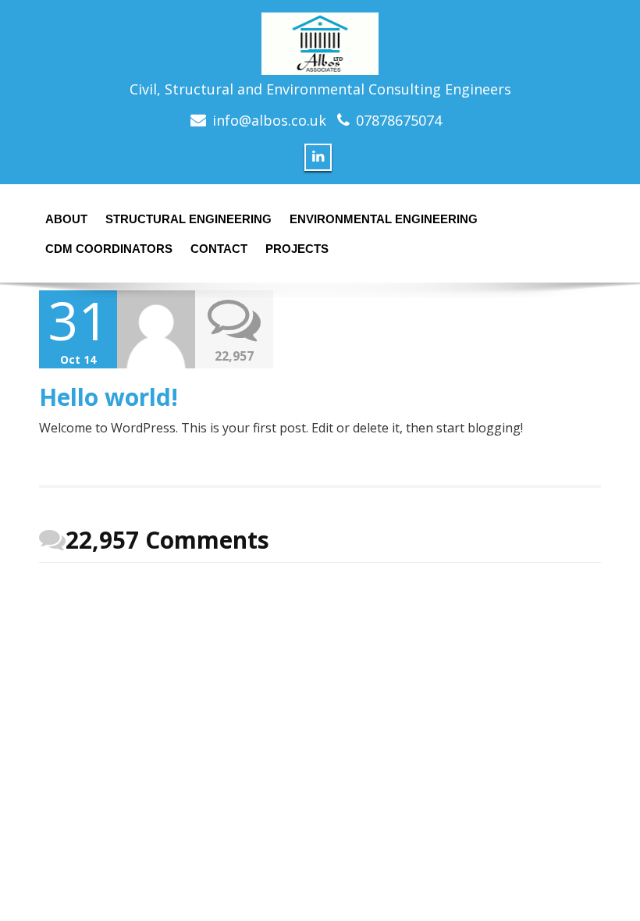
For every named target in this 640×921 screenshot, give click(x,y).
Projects (297, 248)
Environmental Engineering (384, 219)
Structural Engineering (188, 219)
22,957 (234, 355)
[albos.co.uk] (320, 39)
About (66, 219)
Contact (218, 248)
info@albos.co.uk (269, 120)
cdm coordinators (108, 248)
